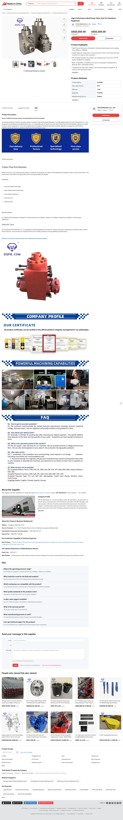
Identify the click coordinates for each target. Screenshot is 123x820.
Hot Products (25, 808)
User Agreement (71, 813)
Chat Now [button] (110, 38)
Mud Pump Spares (97, 789)
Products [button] (31, 4)
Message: (9, 650)
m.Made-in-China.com (65, 810)
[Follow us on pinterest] (118, 803)
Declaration (80, 813)
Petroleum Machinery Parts (60, 13)
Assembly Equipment (38, 789)
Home (3, 13)
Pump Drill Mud (84, 789)
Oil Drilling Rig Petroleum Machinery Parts (42, 781)
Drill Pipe (10, 544)
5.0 (100, 110)
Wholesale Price (72, 808)
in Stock (4, 756)
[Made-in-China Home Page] (11, 4)
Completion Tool (36, 756)
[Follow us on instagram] (112, 803)
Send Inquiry (83, 38)
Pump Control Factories (22, 789)
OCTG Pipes (35, 759)
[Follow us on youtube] (115, 803)
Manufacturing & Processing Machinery (18, 13)
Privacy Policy (89, 813)
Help (89, 9)
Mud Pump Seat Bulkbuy (25, 794)
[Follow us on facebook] (107, 803)
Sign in (119, 5)
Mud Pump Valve (111, 789)
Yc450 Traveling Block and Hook (108, 735)
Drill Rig (25, 542)
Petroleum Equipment (34, 542)
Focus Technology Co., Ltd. (49, 813)
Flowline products (37, 762)
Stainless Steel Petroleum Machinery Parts (15, 781)
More (3, 797)
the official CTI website (44, 493)
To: (11, 645)
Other (63, 756)
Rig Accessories (95, 759)
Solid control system (67, 762)
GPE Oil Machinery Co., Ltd (82, 24)
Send (15, 665)
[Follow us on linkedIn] (120, 803)
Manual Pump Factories (54, 789)
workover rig (94, 756)
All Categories (8, 9)
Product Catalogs (27, 752)
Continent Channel (82, 808)
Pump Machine (7, 789)
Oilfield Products (17, 542)
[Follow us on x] (110, 803)
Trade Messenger (30, 803)
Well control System (7, 759)
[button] (75, 3)
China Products (34, 808)
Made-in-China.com (54, 810)
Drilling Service (46, 542)
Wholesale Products (61, 808)
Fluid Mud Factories (70, 789)
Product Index (92, 808)
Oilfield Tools (55, 542)
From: (10, 640)
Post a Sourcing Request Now (52, 665)
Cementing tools (66, 759)
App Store (6, 803)
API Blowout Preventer (69, 542)
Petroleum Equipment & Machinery (40, 13)
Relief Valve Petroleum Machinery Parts (68, 781)
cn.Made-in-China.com (78, 810)
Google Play (17, 803)
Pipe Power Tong (19, 544)
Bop (61, 542)
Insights (99, 808)
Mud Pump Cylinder (8, 794)
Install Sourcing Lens (46, 803)
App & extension (99, 9)
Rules (120, 9)
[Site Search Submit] (81, 4)
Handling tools (95, 762)
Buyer (79, 9)
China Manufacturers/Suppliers (47, 808)
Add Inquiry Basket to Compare (35, 71)
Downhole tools (6, 762)
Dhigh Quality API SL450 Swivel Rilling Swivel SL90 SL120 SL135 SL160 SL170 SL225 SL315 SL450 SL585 (12, 737)
